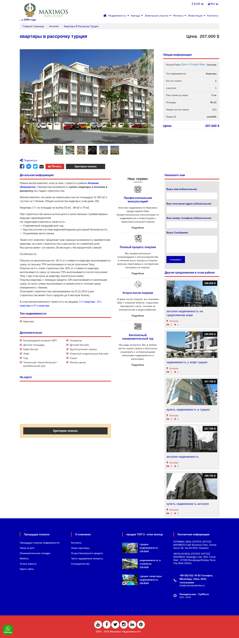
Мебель (24, 558)
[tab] (58, 150)
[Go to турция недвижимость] (130, 547)
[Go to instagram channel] (124, 625)
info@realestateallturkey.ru (192, 585)
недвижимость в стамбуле (150, 562)
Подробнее (138, 227)
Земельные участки (157, 15)
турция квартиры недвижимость (151, 578)
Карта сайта (27, 569)
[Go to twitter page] (115, 625)
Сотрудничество (80, 563)
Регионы (178, 15)
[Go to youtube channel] (98, 625)
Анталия (54, 26)
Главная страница (33, 26)
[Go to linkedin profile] (132, 625)
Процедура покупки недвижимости (39, 542)
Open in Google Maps (193, 64)
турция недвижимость (149, 546)
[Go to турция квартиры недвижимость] (130, 579)
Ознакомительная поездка (35, 553)
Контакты (212, 15)
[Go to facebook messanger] (28, 167)
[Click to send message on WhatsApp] (8, 630)
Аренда (135, 15)
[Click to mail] (41, 166)
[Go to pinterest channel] (141, 625)
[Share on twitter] (35, 166)
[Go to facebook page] (22, 166)
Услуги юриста (28, 563)
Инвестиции (195, 15)
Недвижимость (117, 15)
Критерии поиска (85, 166)
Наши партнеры (80, 548)
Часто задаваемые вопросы (87, 558)
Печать (57, 166)
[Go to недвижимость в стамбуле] (130, 563)
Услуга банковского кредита (87, 553)
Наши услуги (27, 548)
